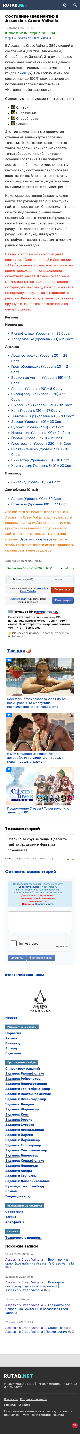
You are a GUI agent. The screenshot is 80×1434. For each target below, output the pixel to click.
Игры (9, 38)
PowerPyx (23, 73)
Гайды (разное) (18, 1196)
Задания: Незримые (21, 1166)
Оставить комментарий (30, 872)
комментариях (47, 611)
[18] (40, 676)
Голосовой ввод (41, 957)
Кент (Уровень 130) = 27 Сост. (35, 410)
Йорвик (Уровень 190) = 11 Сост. (37, 438)
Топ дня (16, 651)
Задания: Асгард (18, 1171)
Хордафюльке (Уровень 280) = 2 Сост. (42, 339)
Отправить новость (33, 1399)
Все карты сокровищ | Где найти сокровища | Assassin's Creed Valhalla (34, 1286)
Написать (57, 579)
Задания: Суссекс (19, 1125)
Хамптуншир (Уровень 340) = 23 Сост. (42, 466)
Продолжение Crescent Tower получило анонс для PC (38, 810)
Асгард (11, 1048)
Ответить (44, 858)
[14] (40, 731)
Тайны (10, 1217)
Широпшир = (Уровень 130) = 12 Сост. (42, 405)
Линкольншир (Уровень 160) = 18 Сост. (43, 416)
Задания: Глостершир (23, 1145)
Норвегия (13, 1033)
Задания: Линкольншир (24, 1130)
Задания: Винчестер (21, 1155)
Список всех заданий (22, 1068)
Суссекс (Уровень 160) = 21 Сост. (38, 427)
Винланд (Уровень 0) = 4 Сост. (36, 482)
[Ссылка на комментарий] (52, 858)
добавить (17, 957)
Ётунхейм (13, 1053)
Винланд (12, 1043)
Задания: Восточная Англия (28, 1094)
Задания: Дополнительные (27, 1181)
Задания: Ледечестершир (26, 1084)
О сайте (24, 1405)
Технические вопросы (23, 1238)
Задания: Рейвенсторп (23, 1078)
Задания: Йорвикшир (22, 1140)
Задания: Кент (17, 1114)
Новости (12, 1018)
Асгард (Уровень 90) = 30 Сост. (36, 499)
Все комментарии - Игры (24, 975)
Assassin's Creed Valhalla (34, 38)
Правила (10, 1405)
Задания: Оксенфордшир (25, 1099)
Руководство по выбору (25, 1186)
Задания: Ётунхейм (21, 1176)
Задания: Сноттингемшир (26, 1150)
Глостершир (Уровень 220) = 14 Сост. (41, 443)
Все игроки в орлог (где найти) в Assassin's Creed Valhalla (39, 1261)
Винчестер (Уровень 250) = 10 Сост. (40, 460)
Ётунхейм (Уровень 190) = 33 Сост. (39, 504)
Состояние (14, 1212)
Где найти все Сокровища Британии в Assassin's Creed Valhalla (37, 1309)
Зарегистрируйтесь (36, 539)
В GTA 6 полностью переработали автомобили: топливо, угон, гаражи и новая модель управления (36, 757)
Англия (11, 1038)
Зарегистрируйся (29, 886)
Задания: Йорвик (19, 1135)
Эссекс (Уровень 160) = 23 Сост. (37, 422)
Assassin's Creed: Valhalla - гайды (23, 560)
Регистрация (63, 600)
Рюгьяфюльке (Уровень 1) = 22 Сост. (40, 333)
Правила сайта (44, 904)
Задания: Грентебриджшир (27, 1089)
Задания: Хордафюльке (24, 1160)
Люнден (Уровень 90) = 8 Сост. (36, 389)
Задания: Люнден (19, 1104)
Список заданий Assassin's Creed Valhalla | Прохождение (39, 1330)
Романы (11, 1191)
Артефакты (14, 1222)
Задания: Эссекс (18, 1119)
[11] (40, 786)
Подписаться (62, 589)
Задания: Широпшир (22, 1109)
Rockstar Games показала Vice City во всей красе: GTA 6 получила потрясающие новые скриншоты (36, 703)
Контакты (11, 1399)
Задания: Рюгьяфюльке (24, 1073)
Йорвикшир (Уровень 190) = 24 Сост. (41, 433)
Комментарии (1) (24, 579)
